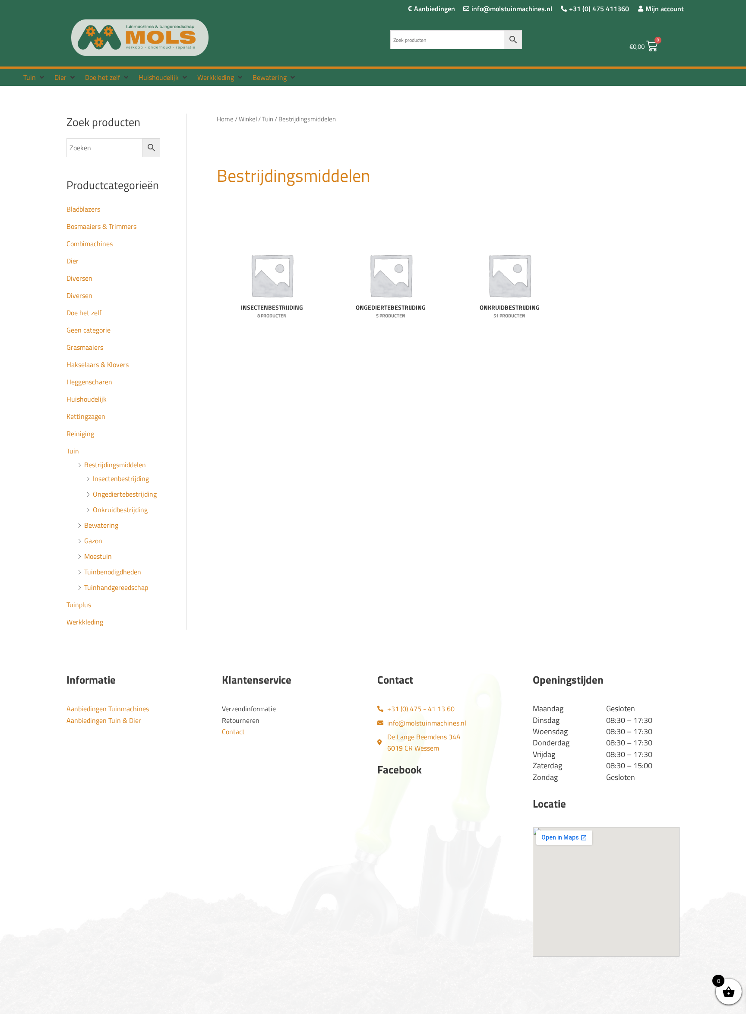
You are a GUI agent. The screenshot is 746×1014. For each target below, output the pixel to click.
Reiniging (80, 433)
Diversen (79, 278)
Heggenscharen (89, 382)
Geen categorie (88, 330)
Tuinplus (78, 604)
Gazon (93, 541)
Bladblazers (83, 209)
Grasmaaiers (84, 347)
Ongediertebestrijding (125, 494)
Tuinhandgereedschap (116, 587)
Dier (72, 261)
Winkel (248, 119)
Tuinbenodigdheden (112, 572)
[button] (34, 77)
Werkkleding (84, 622)
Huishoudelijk (86, 399)
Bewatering (101, 525)
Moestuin (98, 556)
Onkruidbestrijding (120, 509)
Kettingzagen (85, 416)
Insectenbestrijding (121, 478)
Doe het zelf (83, 312)
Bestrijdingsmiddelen (115, 464)
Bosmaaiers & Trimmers (101, 226)
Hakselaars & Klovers (97, 364)
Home (225, 119)
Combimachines (89, 243)
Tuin (72, 451)
